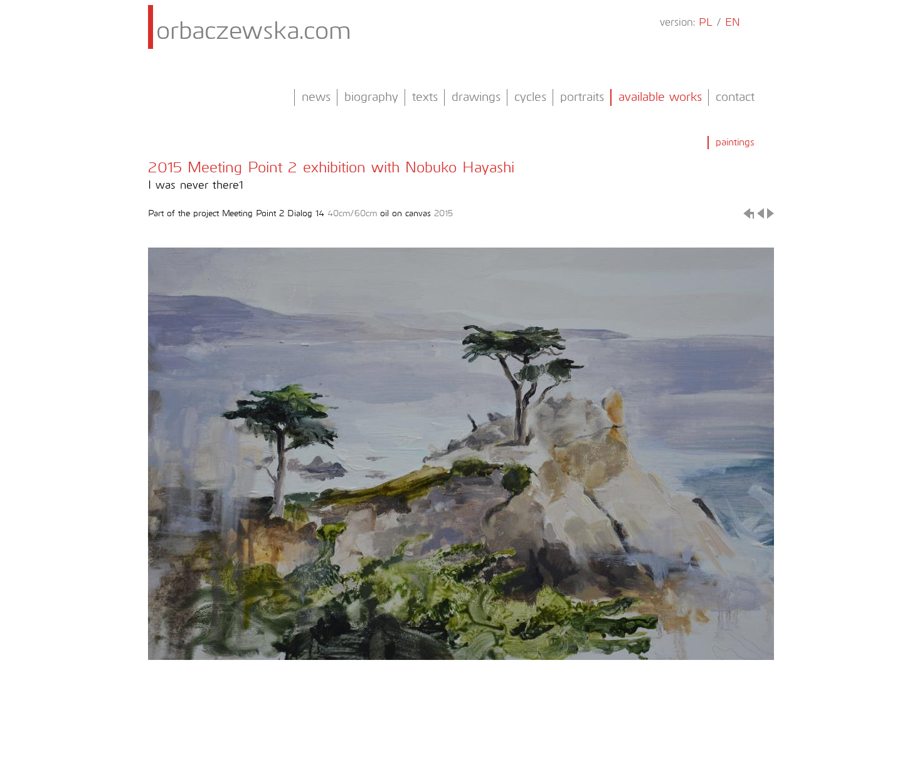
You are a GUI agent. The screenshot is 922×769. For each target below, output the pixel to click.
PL (706, 23)
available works (660, 97)
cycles (530, 97)
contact (735, 97)
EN (732, 23)
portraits (582, 97)
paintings (735, 142)
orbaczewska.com (253, 31)
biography (371, 97)
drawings (476, 97)
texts (425, 97)
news (316, 97)
